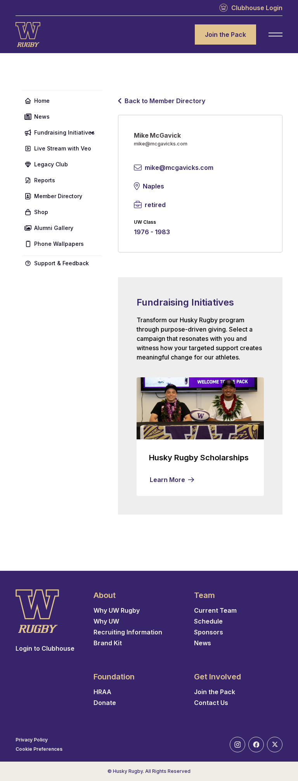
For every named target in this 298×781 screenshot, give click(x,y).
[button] (62, 132)
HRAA (102, 692)
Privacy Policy (32, 740)
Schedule (208, 621)
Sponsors (208, 632)
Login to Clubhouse (45, 648)
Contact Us (211, 703)
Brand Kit (108, 643)
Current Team (215, 610)
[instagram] (237, 744)
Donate (105, 703)
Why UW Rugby (117, 610)
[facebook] (256, 744)
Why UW (106, 621)
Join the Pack (225, 34)
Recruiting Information (128, 632)
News (202, 643)
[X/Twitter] (274, 744)
